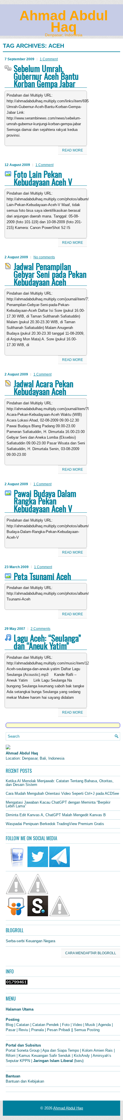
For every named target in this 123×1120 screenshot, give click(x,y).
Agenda (104, 1025)
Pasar (10, 1030)
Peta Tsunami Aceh (42, 576)
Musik (90, 1025)
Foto (66, 1025)
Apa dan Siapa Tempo (60, 1050)
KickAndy (82, 1055)
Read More (72, 150)
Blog (9, 1025)
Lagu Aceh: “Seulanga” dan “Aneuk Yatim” (47, 642)
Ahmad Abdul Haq (63, 21)
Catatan (22, 1025)
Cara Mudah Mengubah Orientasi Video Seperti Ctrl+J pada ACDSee (62, 793)
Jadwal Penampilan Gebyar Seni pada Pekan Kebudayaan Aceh (50, 274)
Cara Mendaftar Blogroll (90, 953)
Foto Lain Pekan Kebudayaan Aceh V (43, 178)
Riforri (10, 1055)
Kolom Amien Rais (97, 1050)
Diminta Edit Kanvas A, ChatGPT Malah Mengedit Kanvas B (56, 815)
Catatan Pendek (45, 1025)
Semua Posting (87, 1030)
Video (77, 1025)
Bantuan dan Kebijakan (25, 1081)
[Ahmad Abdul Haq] (8, 748)
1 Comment (49, 59)
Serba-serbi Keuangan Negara (30, 941)
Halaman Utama (19, 1009)
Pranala (37, 1030)
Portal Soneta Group (22, 1050)
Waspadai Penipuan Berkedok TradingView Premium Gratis (55, 824)
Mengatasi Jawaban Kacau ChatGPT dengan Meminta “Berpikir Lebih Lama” (58, 804)
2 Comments (40, 629)
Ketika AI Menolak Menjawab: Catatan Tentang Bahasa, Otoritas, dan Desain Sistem (60, 783)
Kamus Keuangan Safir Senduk (45, 1055)
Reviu (23, 1030)
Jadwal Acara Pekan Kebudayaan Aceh (43, 387)
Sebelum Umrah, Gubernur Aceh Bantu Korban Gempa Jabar (46, 75)
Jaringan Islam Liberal (53, 1061)
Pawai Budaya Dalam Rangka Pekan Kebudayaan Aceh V (45, 500)
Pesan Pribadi (58, 1030)
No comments (44, 257)
